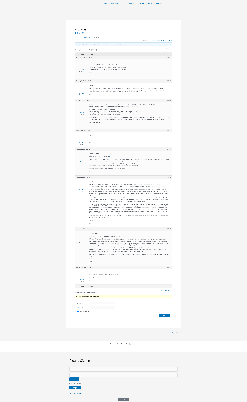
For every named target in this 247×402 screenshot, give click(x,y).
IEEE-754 (163, 40)
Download (114, 3)
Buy (123, 3)
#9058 (169, 267)
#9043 (169, 130)
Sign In (150, 3)
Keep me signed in (84, 311)
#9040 (169, 57)
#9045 (169, 177)
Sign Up (159, 3)
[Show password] (74, 379)
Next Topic (176, 333)
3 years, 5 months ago (112, 44)
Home (105, 3)
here (110, 156)
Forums (81, 38)
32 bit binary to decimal (154, 40)
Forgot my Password (76, 393)
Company (140, 3)
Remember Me (76, 383)
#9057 (169, 229)
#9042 (169, 100)
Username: (80, 303)
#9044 (169, 149)
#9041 (169, 81)
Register (167, 48)
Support (131, 3)
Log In (161, 48)
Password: (80, 307)
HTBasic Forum (88, 38)
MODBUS (169, 40)
